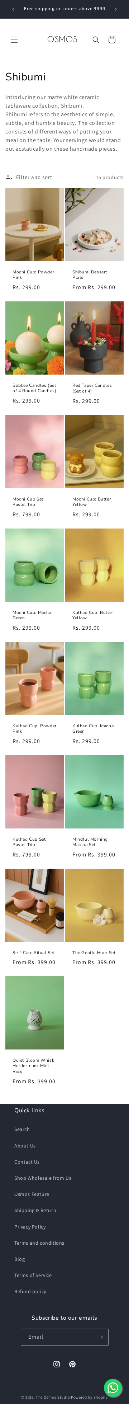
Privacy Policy (30, 1227)
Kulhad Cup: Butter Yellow (92, 615)
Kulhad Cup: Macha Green (93, 728)
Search (22, 1129)
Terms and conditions (39, 1243)
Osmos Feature (31, 1194)
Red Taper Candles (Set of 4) (92, 388)
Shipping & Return (35, 1210)
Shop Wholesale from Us (42, 1178)
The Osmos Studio (53, 1397)
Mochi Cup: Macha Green (32, 615)
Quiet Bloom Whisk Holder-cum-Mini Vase (33, 1066)
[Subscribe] (100, 1337)
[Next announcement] (116, 9)
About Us (25, 1145)
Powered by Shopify (89, 1397)
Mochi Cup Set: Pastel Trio (28, 501)
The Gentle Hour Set (93, 952)
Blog (19, 1259)
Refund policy (30, 1291)
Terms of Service (33, 1275)
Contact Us (27, 1162)
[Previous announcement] (13, 9)
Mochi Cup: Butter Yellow (91, 501)
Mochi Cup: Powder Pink (33, 275)
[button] (14, 40)
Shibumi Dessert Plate (89, 275)
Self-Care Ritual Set (33, 952)
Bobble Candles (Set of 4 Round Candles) (34, 388)
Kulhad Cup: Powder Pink (35, 728)
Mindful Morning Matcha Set (90, 841)
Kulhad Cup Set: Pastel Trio (30, 841)
